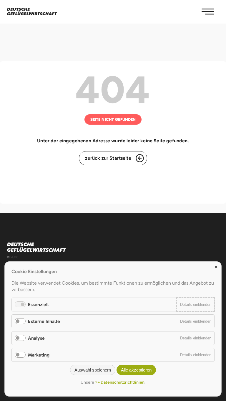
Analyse (36, 338)
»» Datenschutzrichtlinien (119, 382)
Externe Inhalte (44, 321)
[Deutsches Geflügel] (32, 12)
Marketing (38, 355)
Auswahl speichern (92, 369)
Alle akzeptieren (136, 369)
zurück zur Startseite (108, 158)
